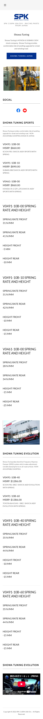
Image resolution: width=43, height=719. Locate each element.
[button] (5, 5)
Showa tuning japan (21, 56)
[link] (21, 17)
